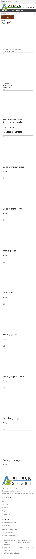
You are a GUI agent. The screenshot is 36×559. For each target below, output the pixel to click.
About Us (5, 504)
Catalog (5, 508)
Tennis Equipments (8, 532)
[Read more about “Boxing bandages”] (5, 468)
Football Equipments (9, 523)
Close (4, 17)
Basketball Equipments (9, 529)
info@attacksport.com (9, 1)
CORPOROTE (6, 498)
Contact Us (6, 514)
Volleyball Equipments (9, 526)
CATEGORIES (6, 519)
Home (4, 501)
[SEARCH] (32, 13)
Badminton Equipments (10, 536)
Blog (3, 511)
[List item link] (18, 547)
